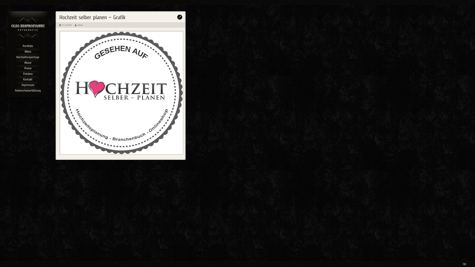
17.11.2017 (67, 25)
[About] (28, 62)
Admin (80, 25)
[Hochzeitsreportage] (28, 56)
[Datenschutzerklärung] (28, 90)
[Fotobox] (28, 73)
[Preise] (28, 67)
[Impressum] (28, 84)
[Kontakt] (28, 79)
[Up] (464, 262)
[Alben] (28, 51)
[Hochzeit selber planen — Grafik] (121, 93)
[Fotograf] (28, 37)
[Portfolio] (28, 45)
